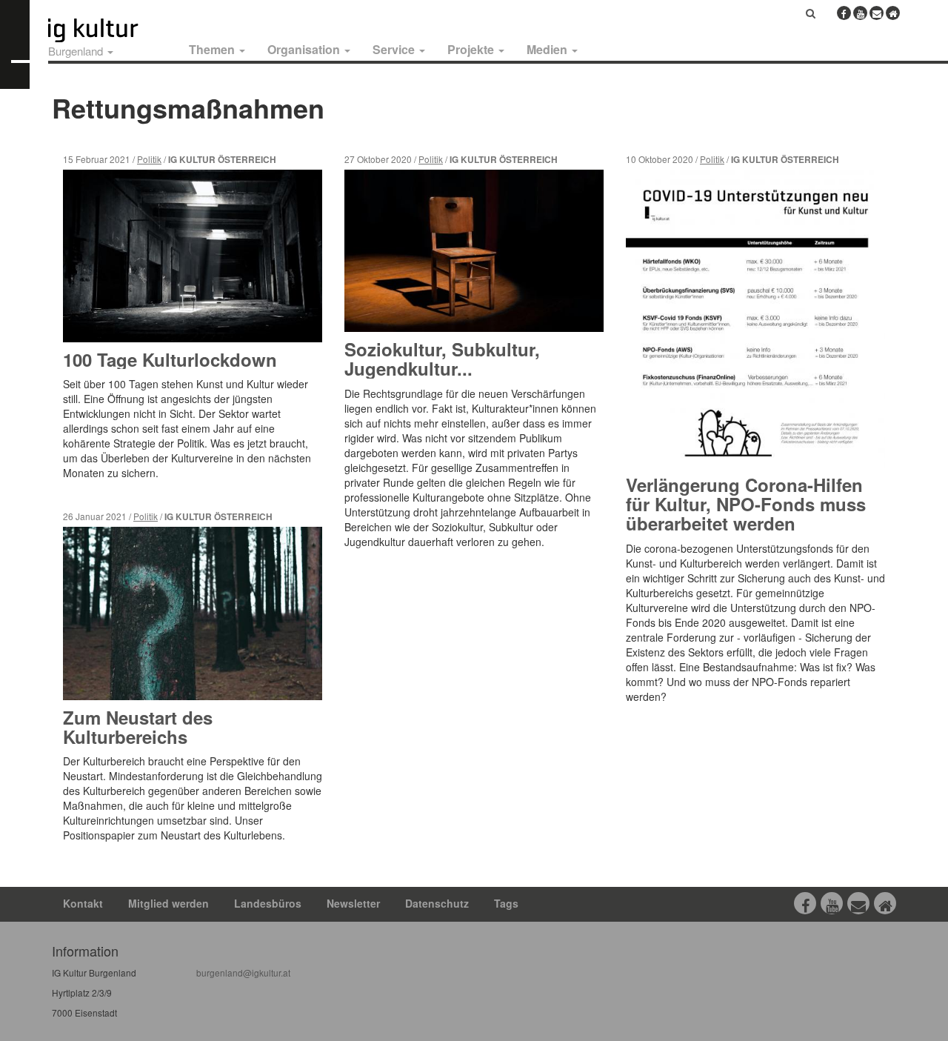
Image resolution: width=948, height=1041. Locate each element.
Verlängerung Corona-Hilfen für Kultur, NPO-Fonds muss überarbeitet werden (746, 504)
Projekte (472, 49)
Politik (149, 159)
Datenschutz (437, 903)
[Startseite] (109, 30)
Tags (506, 903)
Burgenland (77, 51)
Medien (548, 49)
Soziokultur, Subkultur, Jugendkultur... (442, 358)
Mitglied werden (168, 903)
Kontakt (83, 903)
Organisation (305, 49)
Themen (213, 49)
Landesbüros (267, 903)
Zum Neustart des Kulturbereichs (138, 727)
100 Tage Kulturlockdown (170, 359)
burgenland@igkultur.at (243, 972)
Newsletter (353, 903)
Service (395, 49)
